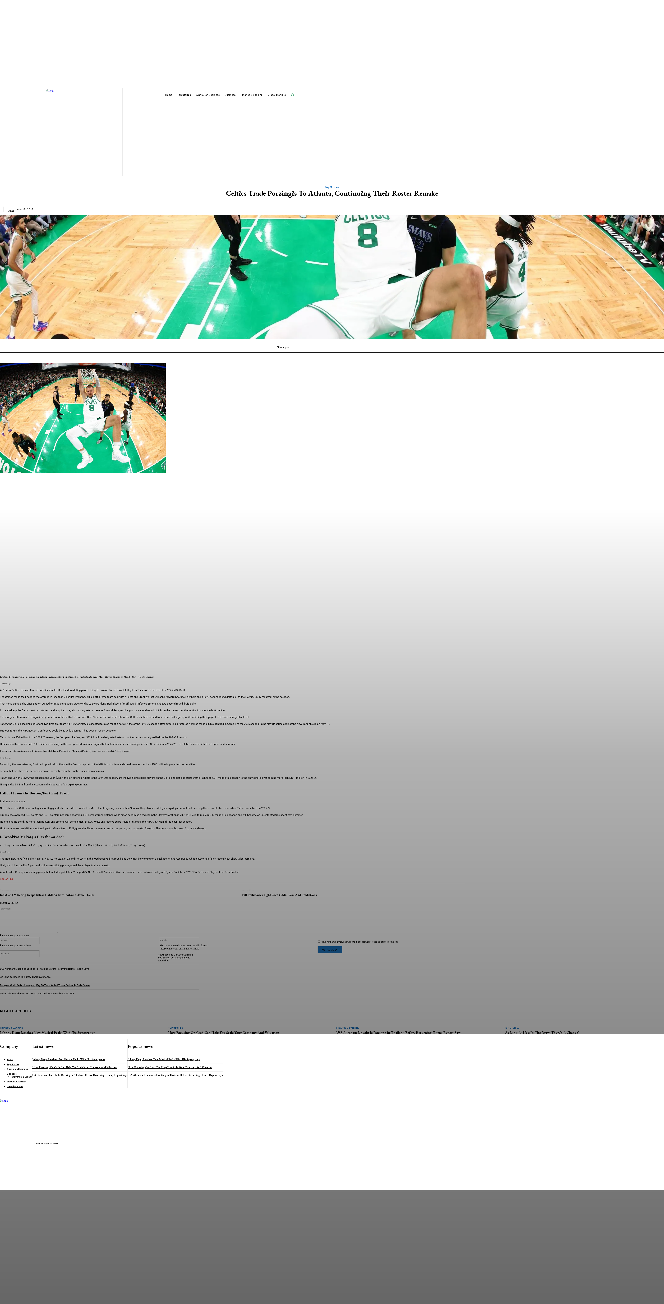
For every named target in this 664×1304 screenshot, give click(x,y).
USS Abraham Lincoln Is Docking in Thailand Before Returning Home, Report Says (79, 1075)
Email (21, 1256)
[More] (381, 346)
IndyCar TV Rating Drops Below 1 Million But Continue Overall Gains (47, 895)
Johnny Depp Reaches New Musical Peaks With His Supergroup (68, 1059)
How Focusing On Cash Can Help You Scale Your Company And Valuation (74, 1067)
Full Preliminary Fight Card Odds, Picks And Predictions (279, 895)
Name (21, 1247)
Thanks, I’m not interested (54, 1299)
